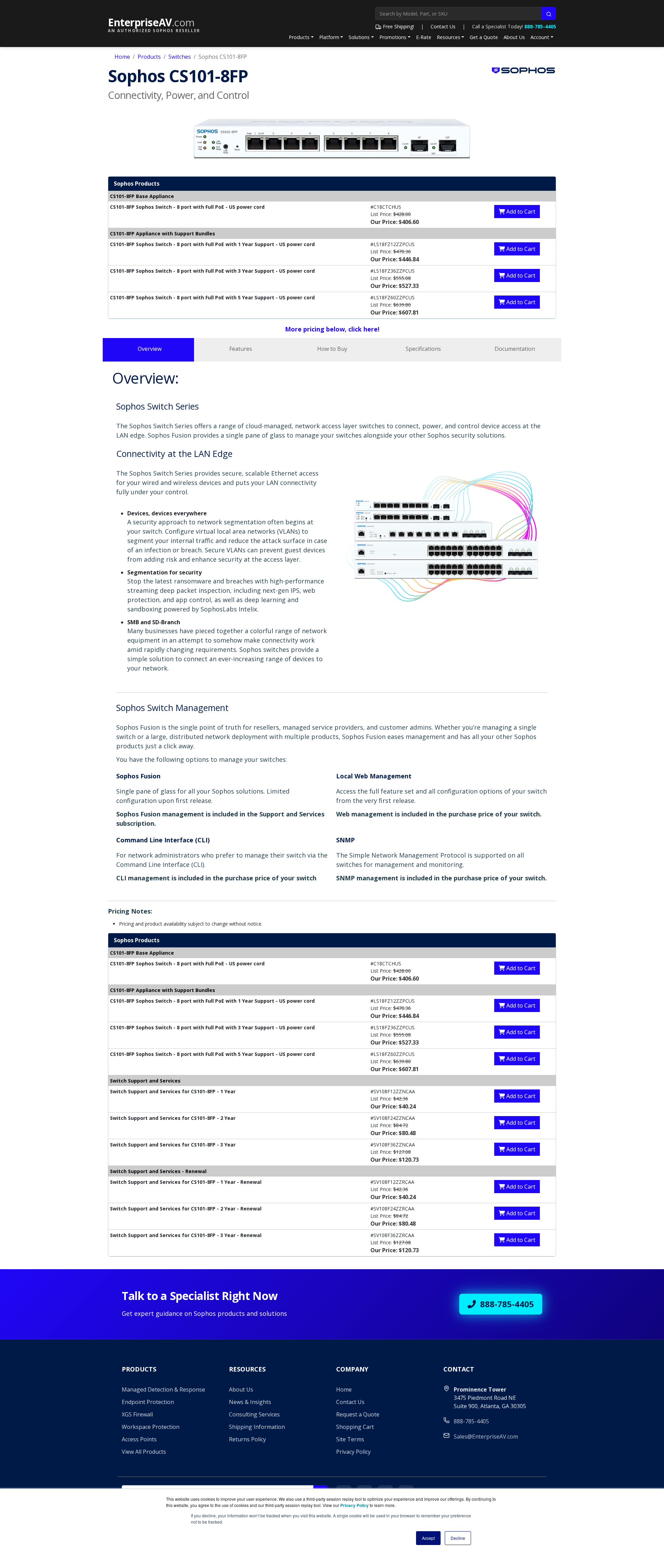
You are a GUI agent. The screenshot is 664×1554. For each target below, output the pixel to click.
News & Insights (250, 1402)
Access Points (139, 1439)
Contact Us (443, 26)
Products (299, 37)
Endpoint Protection (148, 1402)
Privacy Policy (353, 1451)
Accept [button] (428, 1538)
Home (122, 56)
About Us (514, 37)
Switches (179, 56)
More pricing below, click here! (332, 329)
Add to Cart (520, 211)
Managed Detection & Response (163, 1389)
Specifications (423, 349)
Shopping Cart (355, 1427)
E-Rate (423, 37)
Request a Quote (357, 1414)
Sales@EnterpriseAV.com (486, 1436)
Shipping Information (257, 1427)
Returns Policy (247, 1439)
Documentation (515, 349)
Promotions (392, 37)
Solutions (359, 37)
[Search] (549, 13)
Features (240, 349)
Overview (150, 349)
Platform (329, 37)
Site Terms (350, 1439)
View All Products (144, 1451)
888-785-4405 (540, 26)
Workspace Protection (150, 1427)
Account (540, 37)
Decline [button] (458, 1538)
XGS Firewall (137, 1414)
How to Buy (332, 349)
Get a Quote (484, 37)
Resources (448, 37)
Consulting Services (254, 1414)
